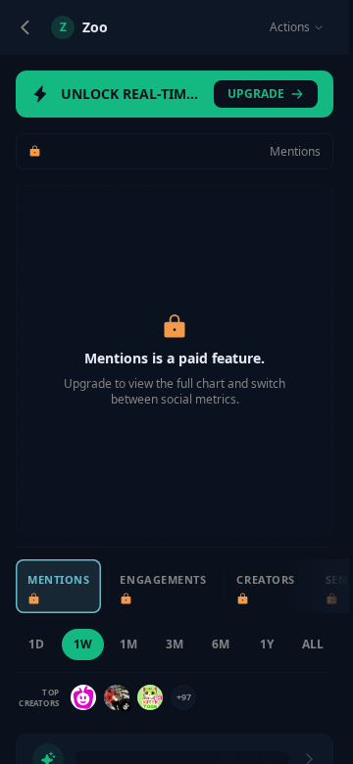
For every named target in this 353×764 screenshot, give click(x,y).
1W (83, 644)
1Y (267, 644)
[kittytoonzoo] (150, 697)
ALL (313, 644)
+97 (183, 697)
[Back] (25, 27)
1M (128, 644)
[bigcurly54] (116, 697)
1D (36, 644)
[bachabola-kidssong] (83, 697)
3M (174, 644)
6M (220, 644)
